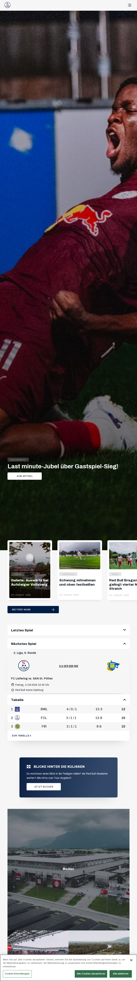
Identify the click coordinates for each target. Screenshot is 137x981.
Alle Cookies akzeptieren (91, 973)
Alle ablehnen (120, 973)
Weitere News (21, 609)
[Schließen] (131, 960)
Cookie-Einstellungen (17, 973)
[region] (68, 967)
